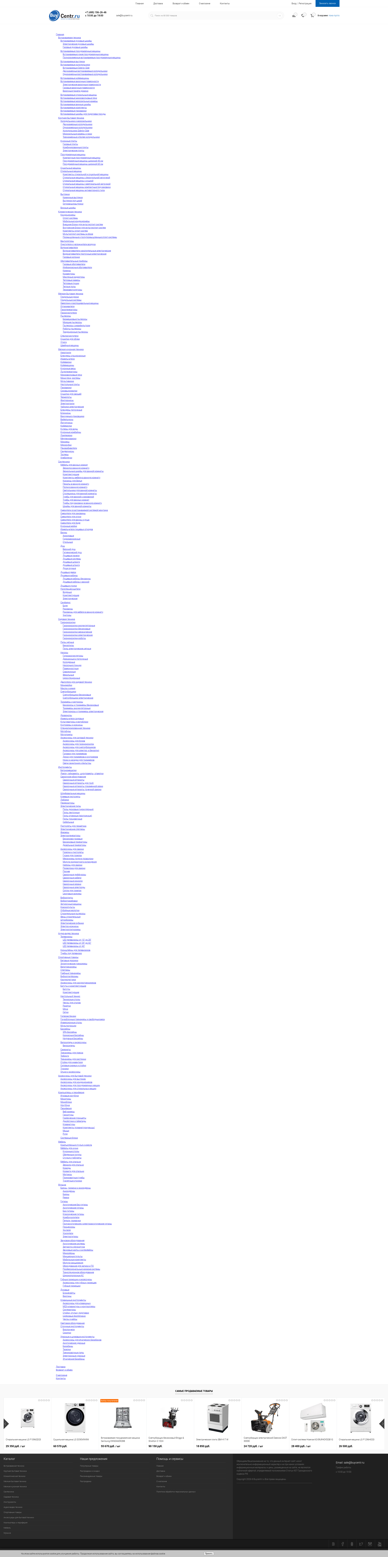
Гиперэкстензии (68, 1016)
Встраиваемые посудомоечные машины (80, 51)
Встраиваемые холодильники (75, 64)
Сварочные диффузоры (74, 874)
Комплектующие (71, 474)
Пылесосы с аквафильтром (76, 325)
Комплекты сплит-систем (75, 231)
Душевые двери (68, 572)
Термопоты (66, 397)
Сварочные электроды (74, 887)
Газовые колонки (71, 257)
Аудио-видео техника (68, 933)
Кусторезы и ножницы (71, 725)
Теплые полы (69, 286)
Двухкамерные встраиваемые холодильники (85, 71)
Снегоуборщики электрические (78, 698)
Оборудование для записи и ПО (78, 1266)
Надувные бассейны (73, 1038)
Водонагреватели (69, 247)
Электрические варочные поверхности (82, 84)
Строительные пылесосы (72, 913)
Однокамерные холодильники (77, 127)
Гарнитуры (68, 1115)
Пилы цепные (67, 642)
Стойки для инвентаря (71, 1062)
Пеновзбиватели (68, 448)
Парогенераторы (68, 309)
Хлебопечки (66, 457)
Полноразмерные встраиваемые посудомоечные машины (92, 57)
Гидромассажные (71, 539)
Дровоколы (66, 715)
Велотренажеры (68, 967)
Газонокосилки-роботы (74, 638)
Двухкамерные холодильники (77, 124)
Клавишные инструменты (73, 1300)
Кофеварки (66, 362)
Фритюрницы (67, 400)
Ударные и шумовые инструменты (77, 1336)
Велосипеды (69, 1045)
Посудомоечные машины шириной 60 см (83, 164)
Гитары (64, 1201)
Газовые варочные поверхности (79, 87)
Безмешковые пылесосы (75, 319)
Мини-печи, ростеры (70, 378)
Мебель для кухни (69, 1148)
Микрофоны (69, 1253)
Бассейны (65, 1029)
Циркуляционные (71, 678)
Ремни (66, 1197)
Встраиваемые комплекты (73, 107)
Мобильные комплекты (74, 1259)
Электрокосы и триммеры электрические (83, 711)
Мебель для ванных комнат (74, 465)
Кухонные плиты (68, 141)
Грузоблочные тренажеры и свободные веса (82, 1019)
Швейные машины (69, 345)
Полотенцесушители (70, 589)
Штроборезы (66, 920)
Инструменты (65, 767)
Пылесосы (65, 316)
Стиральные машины (71, 171)
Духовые (64, 1290)
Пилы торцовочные (72, 819)
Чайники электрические (72, 406)
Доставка (158, 3)
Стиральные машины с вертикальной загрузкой (86, 184)
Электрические (70, 598)
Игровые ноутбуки (69, 1095)
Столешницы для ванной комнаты (80, 493)
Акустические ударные (74, 1343)
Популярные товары (89, 1466)
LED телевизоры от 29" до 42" (77, 943)
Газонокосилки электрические (78, 635)
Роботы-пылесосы (72, 328)
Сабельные (68, 822)
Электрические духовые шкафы (78, 44)
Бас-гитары (68, 1211)
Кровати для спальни (73, 1171)
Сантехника (64, 461)
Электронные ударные (74, 1356)
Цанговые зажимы (72, 893)
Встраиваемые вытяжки (72, 61)
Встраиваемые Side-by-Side (76, 68)
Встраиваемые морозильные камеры (79, 101)
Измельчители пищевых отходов (76, 529)
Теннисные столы (71, 999)
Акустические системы (74, 1243)
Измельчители (67, 359)
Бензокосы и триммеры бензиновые (81, 705)
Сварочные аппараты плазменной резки (83, 786)
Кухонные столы (71, 1151)
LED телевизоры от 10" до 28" (77, 940)
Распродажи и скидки (90, 1471)
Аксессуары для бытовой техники (75, 1076)
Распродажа (85, 1481)
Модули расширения (73, 1263)
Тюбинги (64, 1056)
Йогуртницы (66, 422)
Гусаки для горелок (72, 855)
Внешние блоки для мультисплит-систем (83, 224)
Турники (64, 1068)
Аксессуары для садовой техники (76, 737)
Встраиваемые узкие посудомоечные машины (86, 54)
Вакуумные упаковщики (72, 416)
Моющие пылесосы (72, 322)
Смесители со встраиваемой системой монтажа (84, 510)
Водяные (67, 592)
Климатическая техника (70, 211)
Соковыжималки (68, 391)
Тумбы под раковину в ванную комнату (82, 503)
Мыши (66, 1131)
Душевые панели (71, 555)
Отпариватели (67, 306)
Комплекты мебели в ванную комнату (81, 477)
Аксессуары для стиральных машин (78, 1088)
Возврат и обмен (181, 3)
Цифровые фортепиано (74, 1316)
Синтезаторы (69, 1309)
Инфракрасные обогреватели (77, 267)
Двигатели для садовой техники (76, 682)
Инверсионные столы (71, 1022)
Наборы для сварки (72, 865)
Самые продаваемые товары (194, 1391)
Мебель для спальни (70, 1161)
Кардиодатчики (68, 979)
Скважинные (69, 671)
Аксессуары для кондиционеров (76, 1082)
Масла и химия (67, 688)
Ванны (63, 532)
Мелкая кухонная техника (71, 349)
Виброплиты (66, 897)
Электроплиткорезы (70, 929)
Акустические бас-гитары (75, 1204)
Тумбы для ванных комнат (76, 500)
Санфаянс (65, 602)
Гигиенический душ (72, 552)
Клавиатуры (69, 1124)
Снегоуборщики (68, 691)
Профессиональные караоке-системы (81, 1269)
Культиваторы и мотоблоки (74, 722)
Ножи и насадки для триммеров (78, 760)
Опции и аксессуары (70, 1072)
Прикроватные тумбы (74, 1177)
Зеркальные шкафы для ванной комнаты (83, 471)
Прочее (66, 871)
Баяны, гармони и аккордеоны (75, 1188)
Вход (294, 3)
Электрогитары (70, 1236)
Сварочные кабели (72, 878)
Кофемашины (67, 365)
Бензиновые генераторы (75, 842)
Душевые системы (72, 559)
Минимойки (66, 685)
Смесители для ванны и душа (74, 520)
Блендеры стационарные (72, 355)
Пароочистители (68, 313)
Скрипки (67, 1332)
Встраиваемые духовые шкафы (76, 41)
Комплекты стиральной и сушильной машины (86, 174)
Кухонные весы (68, 368)
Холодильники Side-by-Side (76, 130)
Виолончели (69, 1329)
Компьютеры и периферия (71, 1092)
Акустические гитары (73, 1208)
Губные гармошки (71, 1286)
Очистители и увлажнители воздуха (78, 244)
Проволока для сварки (74, 868)
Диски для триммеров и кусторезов (80, 757)
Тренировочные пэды (73, 1352)
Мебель (62, 1142)
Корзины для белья (72, 481)
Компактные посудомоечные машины (81, 157)
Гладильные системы (71, 300)
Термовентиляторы (72, 289)
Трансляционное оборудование (78, 1272)
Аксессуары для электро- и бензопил (81, 750)
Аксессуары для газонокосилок (78, 744)
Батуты (66, 989)
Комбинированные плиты (76, 147)
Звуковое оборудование (72, 1240)
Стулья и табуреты (72, 1158)
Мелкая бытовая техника (70, 293)
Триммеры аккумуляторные (76, 708)
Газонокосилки (67, 622)
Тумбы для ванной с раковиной (78, 496)
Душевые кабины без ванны (77, 578)
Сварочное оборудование (73, 776)
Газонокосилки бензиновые (76, 629)
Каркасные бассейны (73, 1035)
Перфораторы (67, 803)
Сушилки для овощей (70, 394)
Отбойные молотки (69, 910)
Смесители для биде (70, 523)
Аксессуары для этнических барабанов (82, 1340)
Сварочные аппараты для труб (78, 783)
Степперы (65, 970)
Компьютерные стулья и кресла (76, 1145)
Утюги (63, 342)
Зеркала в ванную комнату (76, 468)
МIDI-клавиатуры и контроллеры (79, 1306)
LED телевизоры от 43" (74, 946)
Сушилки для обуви (70, 339)
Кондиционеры (67, 215)
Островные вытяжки (73, 204)
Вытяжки (65, 194)
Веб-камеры (69, 1111)
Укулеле (67, 1230)
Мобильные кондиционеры (76, 221)
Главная (139, 3)
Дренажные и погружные (75, 659)
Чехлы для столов (72, 1002)
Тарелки (67, 1349)
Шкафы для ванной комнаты (77, 506)
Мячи (65, 1009)
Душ (62, 546)
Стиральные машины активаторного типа (84, 190)
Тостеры (64, 454)
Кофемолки (66, 426)
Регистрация (305, 3)
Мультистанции (68, 1025)
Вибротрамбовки (69, 901)
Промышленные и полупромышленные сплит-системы (90, 237)
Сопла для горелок (72, 890)
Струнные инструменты (72, 1326)
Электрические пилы (70, 806)
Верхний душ (69, 549)
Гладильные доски (69, 297)
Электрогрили (67, 403)
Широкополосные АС (73, 1275)
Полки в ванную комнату (75, 487)
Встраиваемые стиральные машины (78, 95)
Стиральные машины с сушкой (78, 181)
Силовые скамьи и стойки (73, 1065)
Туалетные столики (72, 1181)
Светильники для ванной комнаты (80, 490)
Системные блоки (69, 1138)
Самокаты (65, 1049)
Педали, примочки (72, 1220)
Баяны (66, 1194)
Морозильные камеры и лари (77, 134)
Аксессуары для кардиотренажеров (78, 983)
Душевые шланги (71, 562)
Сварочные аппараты (73, 780)
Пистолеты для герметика (73, 826)
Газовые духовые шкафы (75, 47)
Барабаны (68, 1346)
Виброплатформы (69, 976)
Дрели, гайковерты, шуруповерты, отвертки (82, 773)
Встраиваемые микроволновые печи (78, 98)
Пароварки (66, 387)
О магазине (204, 3)
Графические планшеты (74, 1118)
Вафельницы (66, 419)
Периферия (66, 1108)
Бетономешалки (68, 770)
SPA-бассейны (70, 1032)
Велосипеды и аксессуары (73, 1042)
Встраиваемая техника (69, 37)
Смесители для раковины (73, 513)
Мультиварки (67, 381)
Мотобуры (65, 731)
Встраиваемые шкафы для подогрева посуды (83, 114)
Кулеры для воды (69, 429)
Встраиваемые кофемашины (74, 78)
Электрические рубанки (72, 923)
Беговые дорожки (69, 960)
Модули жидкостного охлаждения (80, 862)
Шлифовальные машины (72, 793)
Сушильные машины (70, 168)
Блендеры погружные (71, 410)
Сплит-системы (70, 218)
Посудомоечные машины (72, 154)
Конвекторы (69, 274)
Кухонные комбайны (70, 432)
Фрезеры (64, 832)
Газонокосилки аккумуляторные (79, 625)
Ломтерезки (66, 435)
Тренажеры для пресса (71, 1053)
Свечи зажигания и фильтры (77, 763)
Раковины (68, 609)
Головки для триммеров (75, 753)
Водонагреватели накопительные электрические (87, 250)
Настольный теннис (70, 996)
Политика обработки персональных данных (176, 1492)
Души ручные (69, 568)
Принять (209, 1553)
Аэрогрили (65, 352)
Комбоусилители (71, 1217)
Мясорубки (66, 445)
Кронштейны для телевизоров (75, 950)
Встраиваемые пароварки (73, 111)
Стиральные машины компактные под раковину (87, 187)
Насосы (64, 652)
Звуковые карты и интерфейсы (78, 1250)
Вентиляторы (67, 241)
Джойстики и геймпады (74, 1121)
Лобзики (64, 800)
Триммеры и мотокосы (71, 702)
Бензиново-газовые (72, 839)
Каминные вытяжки (73, 197)
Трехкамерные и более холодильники (81, 137)
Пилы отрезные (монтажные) (77, 815)
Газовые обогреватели (74, 264)
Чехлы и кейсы (70, 1319)
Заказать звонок (327, 3)
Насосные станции (72, 665)
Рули (65, 1134)
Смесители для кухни (70, 516)
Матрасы (67, 1174)
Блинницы (65, 413)
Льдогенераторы (68, 371)
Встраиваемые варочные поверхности (79, 81)
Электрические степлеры (72, 829)
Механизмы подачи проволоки (78, 858)
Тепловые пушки (71, 283)
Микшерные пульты (73, 1256)
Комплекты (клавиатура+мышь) (79, 1127)
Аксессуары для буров (74, 741)
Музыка (62, 1185)
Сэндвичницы (67, 451)
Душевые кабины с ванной (76, 582)
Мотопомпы (66, 734)
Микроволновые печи (71, 375)
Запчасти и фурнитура (74, 1247)
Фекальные (68, 675)
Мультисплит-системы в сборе (78, 234)
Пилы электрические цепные (77, 648)
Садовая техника (66, 619)
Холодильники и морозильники (76, 121)
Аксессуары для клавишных (77, 1303)
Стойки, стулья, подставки (76, 1313)
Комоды (67, 1168)
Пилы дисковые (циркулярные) (78, 809)
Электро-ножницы (69, 926)
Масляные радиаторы (74, 277)
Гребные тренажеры (70, 973)
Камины (67, 270)
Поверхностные (71, 668)
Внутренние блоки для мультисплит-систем (84, 227)
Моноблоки (66, 1102)
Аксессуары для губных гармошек (80, 1282)
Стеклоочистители (69, 336)
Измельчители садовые (72, 718)
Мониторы (65, 1099)
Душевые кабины (69, 575)
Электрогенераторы (70, 835)
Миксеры (65, 442)
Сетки (66, 1012)
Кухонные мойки (68, 526)
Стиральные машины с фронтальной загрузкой (86, 177)
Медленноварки (68, 438)
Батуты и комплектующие (73, 986)
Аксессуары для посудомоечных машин (80, 1085)
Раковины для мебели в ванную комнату (83, 612)
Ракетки (67, 1006)
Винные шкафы (68, 208)
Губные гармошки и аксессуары (76, 1279)
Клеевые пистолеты (70, 796)
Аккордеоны (69, 1191)
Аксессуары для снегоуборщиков (79, 747)
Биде (65, 605)
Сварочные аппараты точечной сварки (82, 789)
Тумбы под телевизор (71, 953)
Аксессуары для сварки (72, 849)
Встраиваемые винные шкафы (75, 104)
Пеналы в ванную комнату (76, 484)
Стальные (68, 542)
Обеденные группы (72, 1154)
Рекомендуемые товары (91, 1476)
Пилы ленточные (71, 812)
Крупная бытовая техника (71, 118)
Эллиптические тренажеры (73, 963)
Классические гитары (73, 1214)
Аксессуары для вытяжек (73, 1079)
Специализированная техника (75, 728)
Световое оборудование (72, 1323)
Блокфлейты (69, 1293)
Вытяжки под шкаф (72, 200)
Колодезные (69, 662)
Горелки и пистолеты (73, 852)
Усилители (68, 1233)
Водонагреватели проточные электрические (84, 254)
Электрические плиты (73, 150)
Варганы (67, 1296)
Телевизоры (66, 936)
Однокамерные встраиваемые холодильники (85, 74)
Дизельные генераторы (74, 845)
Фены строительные (70, 917)
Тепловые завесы (71, 280)
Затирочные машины (71, 904)
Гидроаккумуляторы (73, 656)
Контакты (225, 3)
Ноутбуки (65, 1105)
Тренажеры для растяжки (73, 1059)
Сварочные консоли (73, 881)
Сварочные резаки (72, 884)
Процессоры (69, 1227)
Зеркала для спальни (73, 1165)
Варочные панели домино (75, 91)
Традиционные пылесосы (75, 332)
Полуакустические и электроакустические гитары (87, 1224)
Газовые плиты (70, 144)
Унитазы (67, 615)
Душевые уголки (68, 586)
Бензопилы (68, 645)
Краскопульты (67, 907)
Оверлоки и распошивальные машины (79, 303)
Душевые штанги (71, 565)
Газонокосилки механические (77, 632)
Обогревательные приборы (74, 261)
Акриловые (68, 535)
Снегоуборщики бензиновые (77, 695)
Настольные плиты (70, 384)
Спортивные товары (68, 957)
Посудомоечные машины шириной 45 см (83, 161)
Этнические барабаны (74, 1359)
